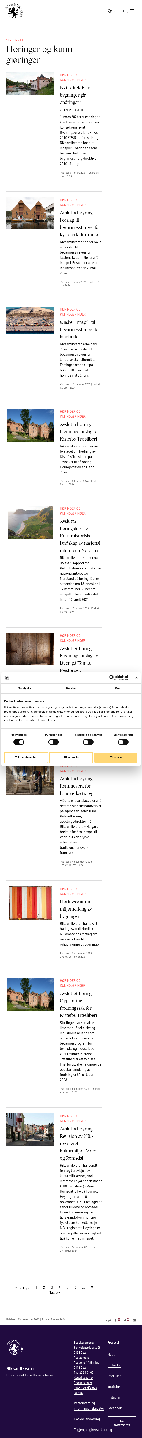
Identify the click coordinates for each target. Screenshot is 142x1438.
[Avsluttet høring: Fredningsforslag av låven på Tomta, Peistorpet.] (30, 649)
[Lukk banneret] (136, 677)
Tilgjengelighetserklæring (93, 1429)
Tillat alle (116, 757)
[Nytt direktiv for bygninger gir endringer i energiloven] (30, 83)
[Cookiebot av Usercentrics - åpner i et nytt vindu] (112, 677)
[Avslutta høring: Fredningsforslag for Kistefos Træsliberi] (30, 425)
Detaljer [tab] (71, 688)
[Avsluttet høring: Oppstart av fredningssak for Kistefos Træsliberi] (30, 994)
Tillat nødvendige (26, 757)
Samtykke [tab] (24, 688)
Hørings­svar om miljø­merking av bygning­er (76, 909)
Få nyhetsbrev (122, 1423)
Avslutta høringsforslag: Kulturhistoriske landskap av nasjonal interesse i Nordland (80, 535)
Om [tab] (117, 688)
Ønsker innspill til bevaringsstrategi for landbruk (80, 329)
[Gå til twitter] (126, 1320)
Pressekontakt (83, 1382)
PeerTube (114, 1375)
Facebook (115, 1408)
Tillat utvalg (71, 757)
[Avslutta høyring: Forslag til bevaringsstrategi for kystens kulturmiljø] (30, 213)
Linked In (114, 1365)
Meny (125, 11)
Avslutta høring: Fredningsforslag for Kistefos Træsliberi (79, 431)
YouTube (114, 1386)
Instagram (115, 1397)
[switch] (53, 742)
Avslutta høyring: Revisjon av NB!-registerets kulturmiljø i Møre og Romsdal (78, 1143)
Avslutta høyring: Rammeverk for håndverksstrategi (77, 786)
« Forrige (22, 1287)
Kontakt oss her (83, 1377)
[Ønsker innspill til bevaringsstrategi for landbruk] (30, 320)
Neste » (54, 1292)
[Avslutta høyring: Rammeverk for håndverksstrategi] (30, 779)
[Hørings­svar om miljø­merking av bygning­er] (30, 903)
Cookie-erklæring (87, 1419)
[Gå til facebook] (118, 1320)
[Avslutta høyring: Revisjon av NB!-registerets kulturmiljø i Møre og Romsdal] (30, 1129)
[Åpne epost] (134, 1320)
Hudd (112, 1354)
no (115, 11)
